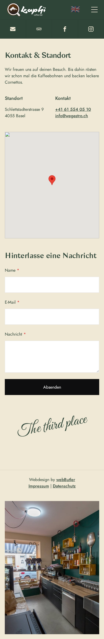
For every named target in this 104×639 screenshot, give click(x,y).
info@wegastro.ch (71, 116)
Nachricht (15, 334)
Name (12, 270)
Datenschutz (64, 486)
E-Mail (12, 302)
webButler (65, 480)
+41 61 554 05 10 (73, 109)
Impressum (39, 486)
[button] (94, 9)
